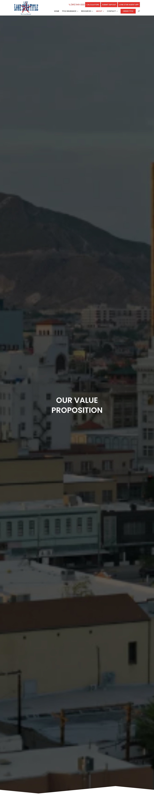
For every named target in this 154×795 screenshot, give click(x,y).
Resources (86, 11)
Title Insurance (69, 11)
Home (56, 11)
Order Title (128, 11)
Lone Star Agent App (129, 4)
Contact (111, 11)
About (99, 11)
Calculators (92, 4)
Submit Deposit (109, 4)
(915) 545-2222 (77, 4)
